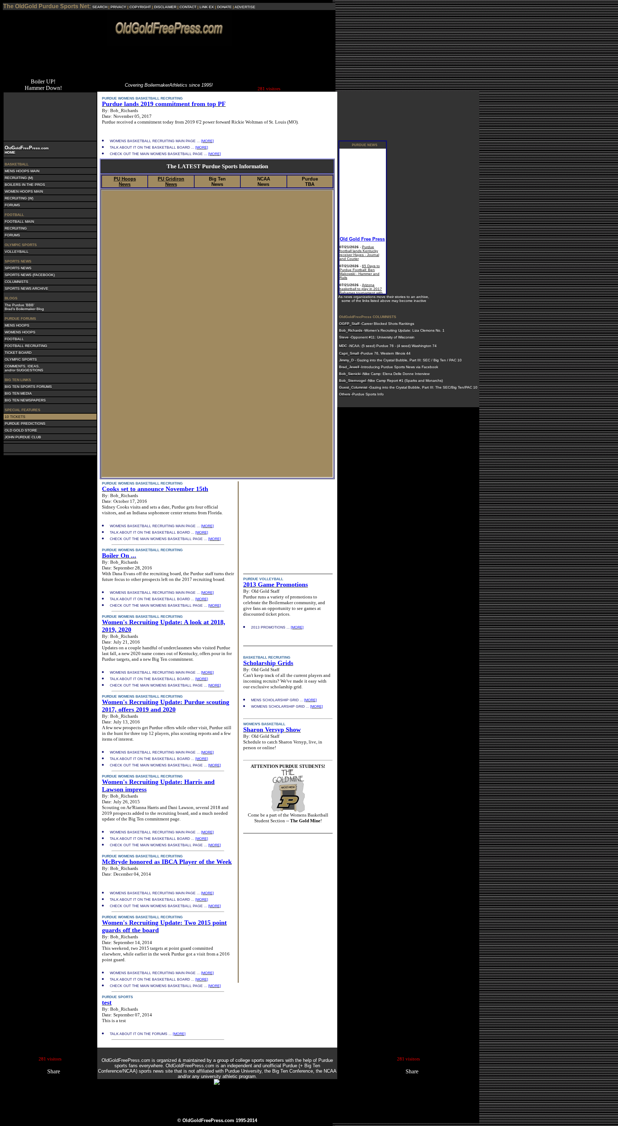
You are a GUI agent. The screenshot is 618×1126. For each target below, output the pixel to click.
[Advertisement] (169, 62)
